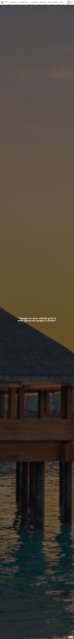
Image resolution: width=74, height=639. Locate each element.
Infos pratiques (35, 2)
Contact (61, 2)
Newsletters (43, 2)
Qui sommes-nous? (23, 2)
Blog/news (55, 2)
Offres (49, 2)
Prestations (14, 2)
